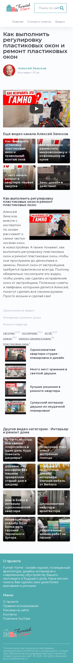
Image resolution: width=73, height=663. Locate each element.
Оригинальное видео (18, 310)
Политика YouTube (16, 618)
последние (32, 333)
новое (10, 338)
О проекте (10, 602)
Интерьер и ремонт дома (22, 317)
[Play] (36, 108)
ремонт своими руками (36, 338)
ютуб (51, 333)
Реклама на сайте (16, 610)
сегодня (11, 333)
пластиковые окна (16, 344)
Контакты (10, 614)
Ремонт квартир (15, 324)
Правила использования (20, 606)
